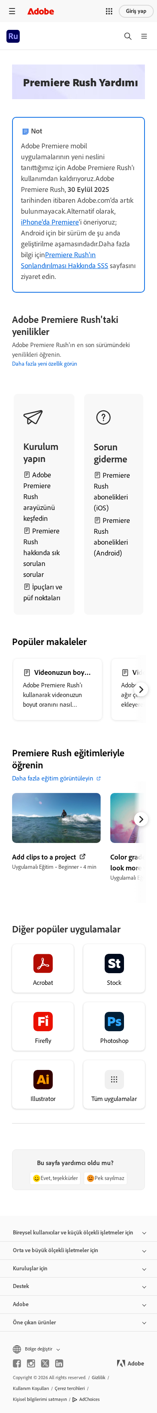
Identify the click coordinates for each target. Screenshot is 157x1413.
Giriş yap (136, 11)
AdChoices (89, 1399)
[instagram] (31, 1363)
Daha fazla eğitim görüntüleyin (52, 778)
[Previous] (12, 346)
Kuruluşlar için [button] (30, 1268)
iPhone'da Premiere (50, 222)
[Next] (142, 346)
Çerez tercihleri (70, 1388)
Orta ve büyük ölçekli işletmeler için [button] (55, 1250)
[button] (109, 11)
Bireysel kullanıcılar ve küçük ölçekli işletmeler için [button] (73, 1232)
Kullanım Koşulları (31, 1388)
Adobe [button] (21, 1304)
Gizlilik (98, 1377)
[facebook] (17, 1363)
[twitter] (45, 1363)
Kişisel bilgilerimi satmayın (40, 1399)
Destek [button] (21, 1286)
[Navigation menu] (12, 11)
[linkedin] (59, 1363)
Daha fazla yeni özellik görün (44, 363)
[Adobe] (40, 11)
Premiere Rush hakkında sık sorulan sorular (41, 552)
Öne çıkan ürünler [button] (34, 1322)
